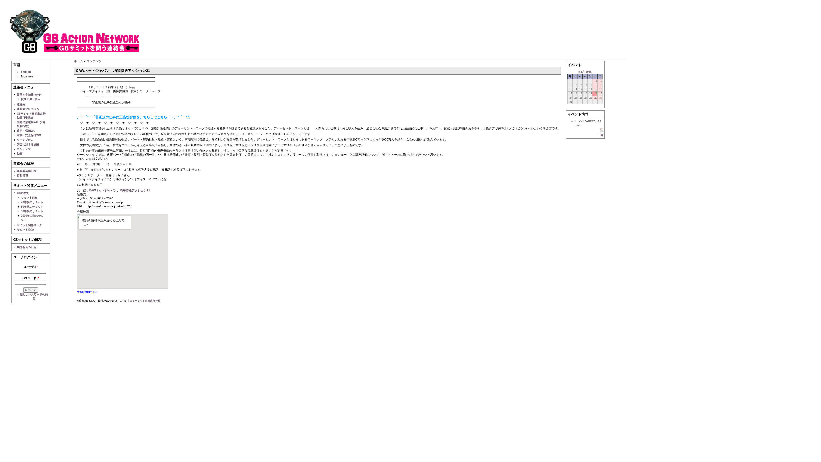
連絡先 (21, 104)
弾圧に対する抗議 (28, 144)
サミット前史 (29, 197)
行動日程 (22, 175)
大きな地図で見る (87, 291)
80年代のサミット (32, 206)
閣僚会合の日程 (26, 247)
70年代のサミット (32, 202)
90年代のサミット (32, 211)
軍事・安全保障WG (29, 135)
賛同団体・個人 (30, 99)
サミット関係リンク (29, 225)
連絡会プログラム (28, 109)
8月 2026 (586, 71)
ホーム (78, 61)
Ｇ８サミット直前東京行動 (145, 300)
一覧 (600, 135)
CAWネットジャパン (103, 190)
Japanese (27, 76)
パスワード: (30, 278)
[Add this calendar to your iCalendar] (601, 131)
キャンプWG (25, 139)
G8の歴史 (23, 193)
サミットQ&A (25, 229)
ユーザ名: (31, 266)
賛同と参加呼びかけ (29, 94)
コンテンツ (24, 149)
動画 (19, 153)
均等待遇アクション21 (135, 190)
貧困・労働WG (26, 130)
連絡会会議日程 (26, 171)
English (26, 71)
